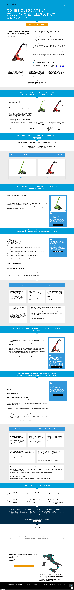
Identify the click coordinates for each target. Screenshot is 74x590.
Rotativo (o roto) (51, 177)
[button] (10, 539)
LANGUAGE (64, 5)
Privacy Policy (2, 589)
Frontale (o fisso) (22, 177)
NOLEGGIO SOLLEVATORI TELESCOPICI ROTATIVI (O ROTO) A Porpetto (55, 358)
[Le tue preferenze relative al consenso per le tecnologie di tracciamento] (72, 588)
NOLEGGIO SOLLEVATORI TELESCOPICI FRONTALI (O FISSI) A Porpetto (58, 216)
